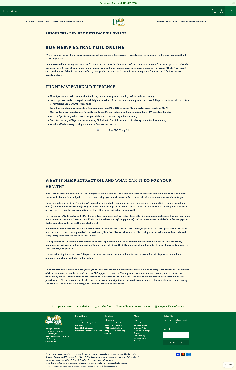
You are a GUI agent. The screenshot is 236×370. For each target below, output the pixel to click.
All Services (109, 320)
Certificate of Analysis (142, 331)
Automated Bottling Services (115, 323)
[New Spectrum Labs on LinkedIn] (17, 12)
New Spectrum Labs (61, 354)
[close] (233, 3)
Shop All (29, 21)
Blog (40, 21)
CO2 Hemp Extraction (113, 328)
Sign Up (176, 342)
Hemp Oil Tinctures (166, 21)
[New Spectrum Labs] (118, 21)
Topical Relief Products (193, 21)
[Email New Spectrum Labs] (21, 12)
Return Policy (139, 323)
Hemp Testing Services (113, 325)
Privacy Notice (140, 338)
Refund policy (139, 336)
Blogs (136, 320)
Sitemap (137, 333)
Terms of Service (140, 325)
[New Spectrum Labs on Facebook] (4, 12)
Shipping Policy (140, 328)
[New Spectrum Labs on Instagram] (13, 12)
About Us (137, 341)
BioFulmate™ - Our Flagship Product (65, 21)
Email (167, 329)
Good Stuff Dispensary (91, 64)
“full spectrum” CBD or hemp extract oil (84, 216)
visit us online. (86, 258)
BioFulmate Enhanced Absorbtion (88, 331)
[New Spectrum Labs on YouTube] (9, 12)
